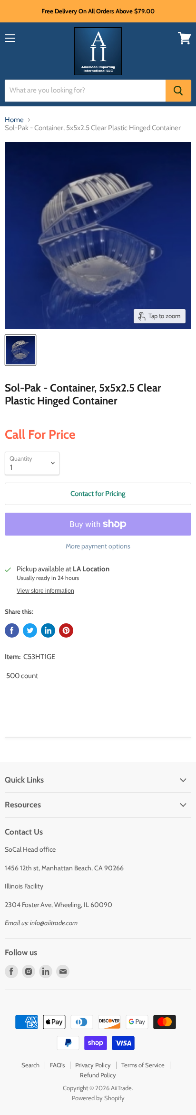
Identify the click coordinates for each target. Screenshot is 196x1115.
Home (14, 120)
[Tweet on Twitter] (30, 630)
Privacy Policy (93, 1065)
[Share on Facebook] (12, 630)
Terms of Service (143, 1065)
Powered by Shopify (98, 1098)
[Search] (178, 91)
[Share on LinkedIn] (48, 630)
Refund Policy (98, 1075)
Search (30, 1065)
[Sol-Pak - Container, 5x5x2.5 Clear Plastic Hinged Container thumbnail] (20, 350)
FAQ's (57, 1065)
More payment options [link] (98, 546)
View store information (45, 591)
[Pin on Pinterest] (66, 630)
